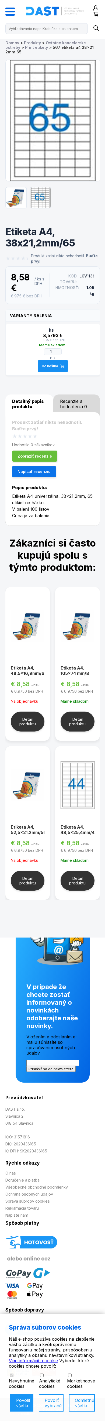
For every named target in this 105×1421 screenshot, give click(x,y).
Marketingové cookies (81, 1383)
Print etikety (36, 47)
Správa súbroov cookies (27, 1201)
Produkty (32, 42)
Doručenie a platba (22, 1180)
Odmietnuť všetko (85, 1403)
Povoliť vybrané (53, 1403)
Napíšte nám (16, 1215)
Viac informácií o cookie (33, 1360)
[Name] (96, 28)
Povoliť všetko (23, 1403)
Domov (12, 42)
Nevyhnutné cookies (21, 1383)
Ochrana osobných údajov (29, 1194)
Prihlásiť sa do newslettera (51, 1069)
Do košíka (50, 366)
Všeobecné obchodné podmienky (36, 1187)
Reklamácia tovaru (22, 1208)
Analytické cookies (49, 1383)
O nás (10, 1173)
